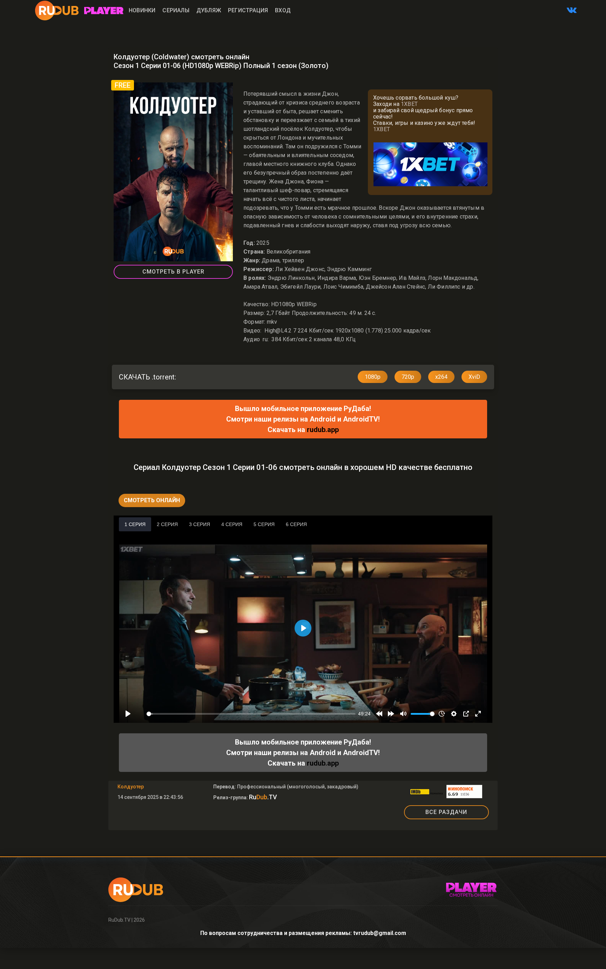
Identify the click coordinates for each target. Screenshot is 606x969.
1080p (373, 377)
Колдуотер (130, 786)
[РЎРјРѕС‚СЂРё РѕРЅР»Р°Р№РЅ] (103, 10)
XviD (474, 377)
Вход (283, 10)
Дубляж (208, 10)
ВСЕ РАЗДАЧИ (446, 812)
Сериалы (175, 10)
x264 (441, 377)
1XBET (409, 104)
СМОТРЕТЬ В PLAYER (173, 271)
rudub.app (323, 429)
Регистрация (248, 10)
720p (408, 377)
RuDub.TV (119, 920)
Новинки (142, 10)
